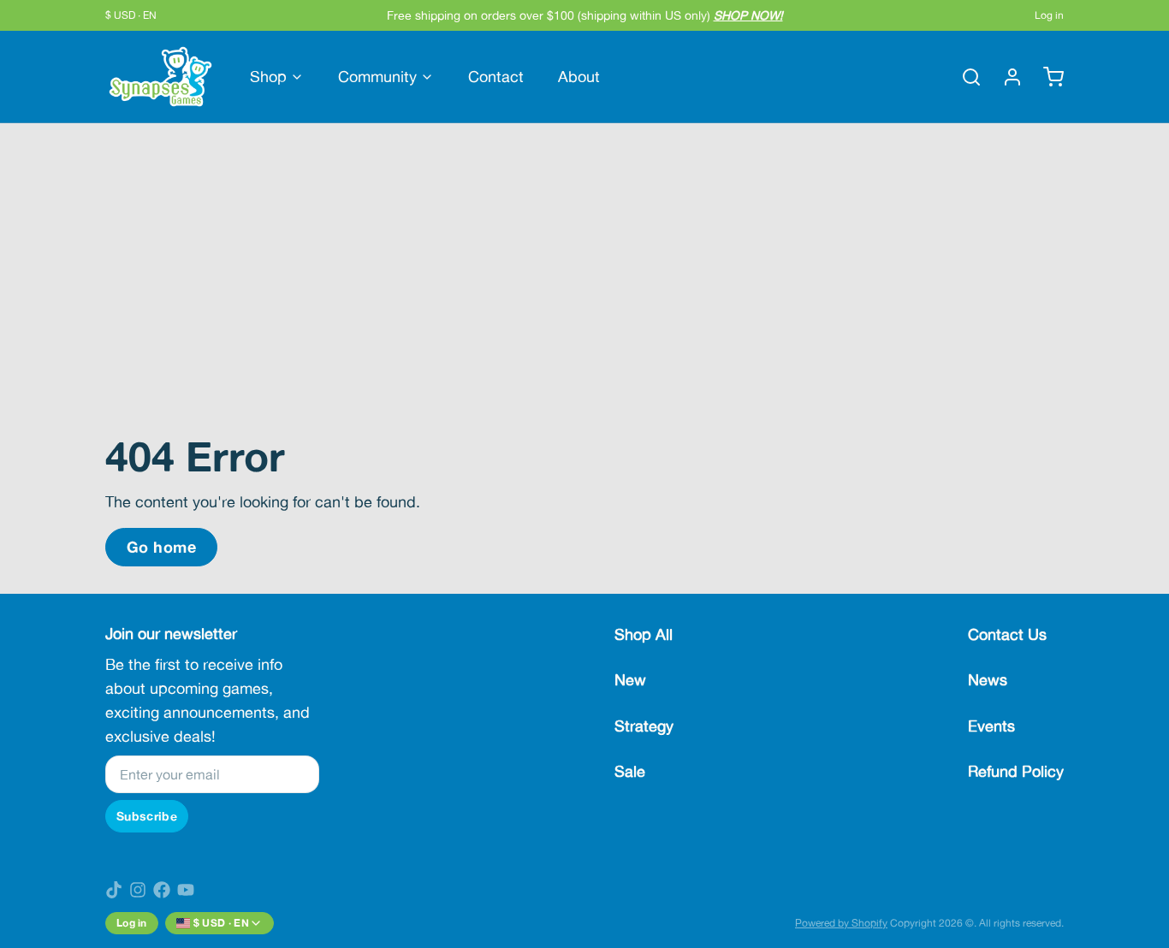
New (630, 680)
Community (377, 77)
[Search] (964, 77)
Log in (1049, 15)
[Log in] (1005, 77)
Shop (268, 77)
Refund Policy (1016, 771)
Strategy (644, 726)
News (987, 680)
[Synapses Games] (160, 76)
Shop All (643, 634)
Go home (161, 546)
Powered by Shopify (841, 923)
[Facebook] (161, 889)
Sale (629, 771)
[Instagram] (137, 889)
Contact (496, 77)
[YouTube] (185, 889)
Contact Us (1007, 634)
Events (991, 726)
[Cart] (1047, 77)
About (579, 77)
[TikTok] (113, 889)
